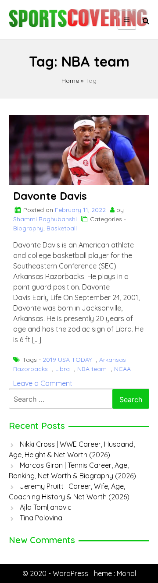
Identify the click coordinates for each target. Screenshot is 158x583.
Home (70, 81)
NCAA (122, 369)
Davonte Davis (50, 195)
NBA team (92, 369)
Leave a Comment (42, 383)
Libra (62, 369)
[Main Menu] (127, 20)
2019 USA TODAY (67, 360)
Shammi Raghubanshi (45, 219)
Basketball (62, 228)
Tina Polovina (41, 517)
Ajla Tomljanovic (46, 507)
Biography (28, 228)
